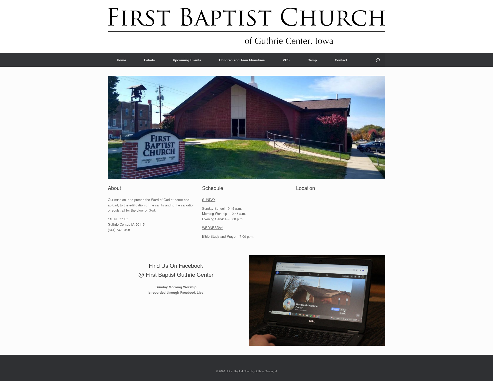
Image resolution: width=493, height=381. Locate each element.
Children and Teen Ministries (242, 60)
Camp (312, 60)
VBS (286, 60)
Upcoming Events (187, 60)
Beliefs (149, 60)
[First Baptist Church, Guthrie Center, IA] (246, 26)
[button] (377, 60)
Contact (341, 60)
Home (121, 60)
